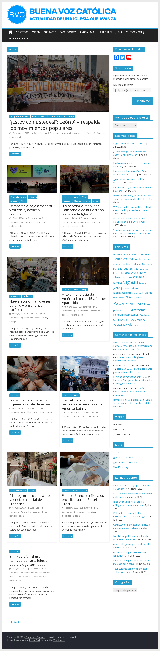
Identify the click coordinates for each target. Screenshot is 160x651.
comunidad (29, 572)
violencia (132, 324)
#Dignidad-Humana (19, 116)
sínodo (131, 319)
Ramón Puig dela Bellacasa (127, 399)
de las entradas (123, 457)
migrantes (136, 292)
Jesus (116, 288)
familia (117, 283)
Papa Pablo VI (40, 576)
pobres (65, 315)
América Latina (83, 310)
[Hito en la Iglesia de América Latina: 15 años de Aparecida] (84, 259)
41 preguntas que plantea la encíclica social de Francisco (30, 499)
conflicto (126, 263)
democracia (29, 222)
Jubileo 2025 (105, 32)
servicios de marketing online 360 (130, 376)
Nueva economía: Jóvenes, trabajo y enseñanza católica (30, 305)
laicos (134, 288)
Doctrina (116, 273)
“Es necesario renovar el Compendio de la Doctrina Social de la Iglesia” (83, 209)
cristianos (137, 263)
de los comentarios (125, 462)
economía (28, 317)
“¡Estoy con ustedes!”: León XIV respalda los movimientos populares (55, 124)
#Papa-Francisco (18, 197)
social (103, 133)
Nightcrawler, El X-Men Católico (129, 143)
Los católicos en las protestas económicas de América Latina (82, 404)
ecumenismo (138, 272)
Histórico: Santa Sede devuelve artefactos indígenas (130, 391)
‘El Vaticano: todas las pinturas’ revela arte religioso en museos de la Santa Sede (132, 233)
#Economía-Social (40, 116)
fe (123, 282)
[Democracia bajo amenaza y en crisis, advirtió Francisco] (32, 166)
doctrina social (83, 222)
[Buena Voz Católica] (10, 32)
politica (12, 226)
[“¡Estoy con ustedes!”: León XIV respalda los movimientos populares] (58, 56)
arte (147, 254)
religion (118, 314)
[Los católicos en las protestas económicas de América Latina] (84, 358)
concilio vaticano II (43, 572)
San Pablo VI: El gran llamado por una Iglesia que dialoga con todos (28, 560)
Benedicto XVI (123, 259)
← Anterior (14, 622)
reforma (74, 226)
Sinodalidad (87, 32)
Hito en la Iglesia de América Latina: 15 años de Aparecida (84, 298)
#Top (71, 116)
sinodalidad (142, 314)
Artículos (15, 551)
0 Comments (53, 133)
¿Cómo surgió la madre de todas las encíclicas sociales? (132, 403)
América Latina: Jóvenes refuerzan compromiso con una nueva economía (132, 346)
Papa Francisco (42, 222)
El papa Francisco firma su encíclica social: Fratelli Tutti (83, 499)
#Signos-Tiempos (82, 201)
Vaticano (119, 324)
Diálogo (20, 576)
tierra (11, 137)
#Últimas (28, 296)
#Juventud (15, 296)
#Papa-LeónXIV (58, 116)
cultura (12, 576)
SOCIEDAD (119, 319)
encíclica (27, 412)
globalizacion (68, 516)
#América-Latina (70, 197)
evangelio (138, 276)
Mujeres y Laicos (18, 38)
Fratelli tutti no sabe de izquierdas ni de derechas (30, 402)
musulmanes (118, 297)
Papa (140, 297)
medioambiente (122, 292)
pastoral (65, 226)
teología (141, 319)
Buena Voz (38, 133)
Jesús (119, 32)
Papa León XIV (68, 32)
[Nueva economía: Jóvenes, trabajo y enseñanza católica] (32, 259)
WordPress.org (120, 467)
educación (118, 277)
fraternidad (38, 512)
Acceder (117, 452)
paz (148, 304)
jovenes (37, 317)
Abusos (117, 254)
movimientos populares (74, 133)
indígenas (143, 283)
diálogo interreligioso (138, 269)
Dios (115, 269)
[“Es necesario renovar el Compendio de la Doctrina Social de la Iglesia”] (84, 166)
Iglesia (132, 282)
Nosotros (22, 32)
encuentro (127, 277)
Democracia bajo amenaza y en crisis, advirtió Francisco (30, 209)
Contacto (50, 32)
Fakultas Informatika (123, 342)
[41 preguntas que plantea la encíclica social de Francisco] (32, 453)
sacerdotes (129, 314)
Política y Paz (133, 32)
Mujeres (147, 292)
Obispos (131, 297)
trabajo (18, 137)
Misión (36, 32)
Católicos (80, 416)
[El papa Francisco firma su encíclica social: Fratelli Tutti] (84, 453)
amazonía (126, 254)
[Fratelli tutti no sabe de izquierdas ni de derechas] (32, 358)
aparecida (95, 310)
